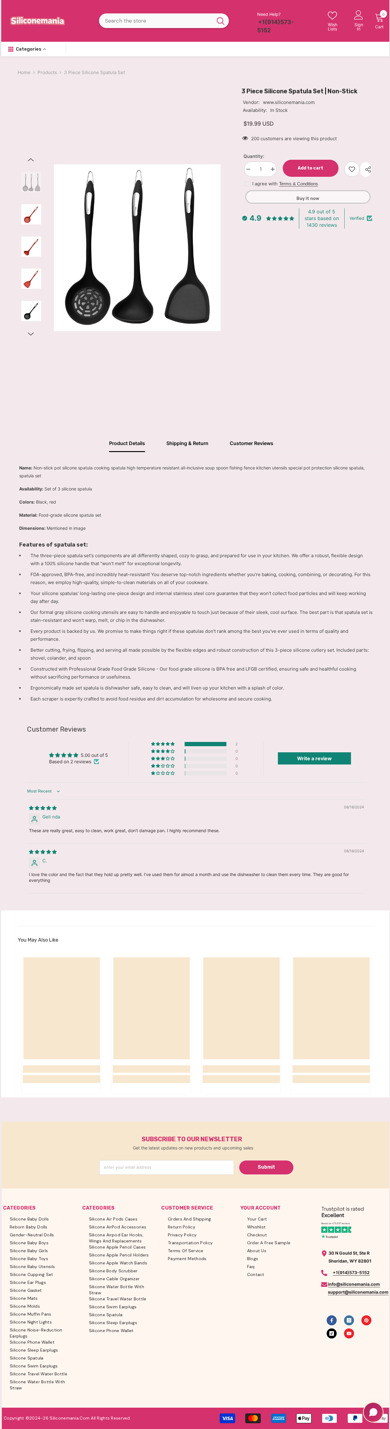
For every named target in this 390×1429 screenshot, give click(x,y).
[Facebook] (331, 1320)
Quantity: (253, 156)
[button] (30, 159)
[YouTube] (349, 1333)
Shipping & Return (187, 443)
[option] (137, 247)
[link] (61, 1069)
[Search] (164, 20)
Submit (266, 1167)
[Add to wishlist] (352, 169)
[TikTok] (331, 1333)
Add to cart (309, 168)
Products (47, 72)
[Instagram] (349, 1320)
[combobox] (156, 20)
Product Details (127, 443)
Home (24, 72)
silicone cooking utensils (92, 612)
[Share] (365, 169)
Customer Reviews (251, 443)
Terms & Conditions (298, 183)
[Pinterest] (366, 1320)
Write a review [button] (314, 758)
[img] (43, 808)
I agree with (265, 184)
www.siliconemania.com (289, 102)
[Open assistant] (373, 1412)
